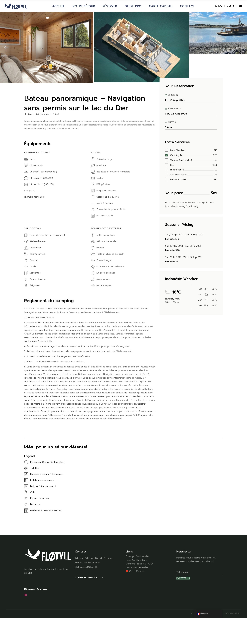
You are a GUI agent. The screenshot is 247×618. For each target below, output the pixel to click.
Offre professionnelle (137, 556)
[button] (6, 48)
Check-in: (173, 95)
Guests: (172, 122)
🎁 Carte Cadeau (135, 571)
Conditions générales (137, 567)
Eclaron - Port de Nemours (99, 558)
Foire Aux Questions (136, 560)
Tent (30, 114)
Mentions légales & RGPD (139, 563)
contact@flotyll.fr (89, 567)
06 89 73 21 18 (92, 562)
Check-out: (174, 108)
